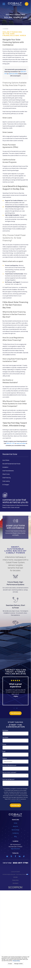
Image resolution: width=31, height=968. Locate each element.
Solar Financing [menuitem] (6, 477)
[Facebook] (15, 856)
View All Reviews (15, 713)
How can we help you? (8, 779)
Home (15, 823)
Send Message (15, 805)
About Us (15, 826)
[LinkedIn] (19, 856)
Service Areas (15, 830)
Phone (4, 744)
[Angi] (24, 856)
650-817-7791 (20, 863)
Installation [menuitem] (5, 467)
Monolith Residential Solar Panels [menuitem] (11, 464)
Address (4, 758)
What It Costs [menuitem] (6, 474)
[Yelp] (11, 856)
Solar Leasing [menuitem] (6, 481)
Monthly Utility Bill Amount (9, 765)
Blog (15, 836)
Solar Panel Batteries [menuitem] (8, 471)
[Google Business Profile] (7, 856)
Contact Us (15, 833)
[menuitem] (15, 877)
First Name (5, 730)
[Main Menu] (4, 4)
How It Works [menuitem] (5, 460)
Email (3, 751)
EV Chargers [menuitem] (5, 484)
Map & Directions (15, 849)
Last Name (5, 737)
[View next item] (16, 708)
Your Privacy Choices (21, 874)
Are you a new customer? (9, 772)
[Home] (15, 3)
